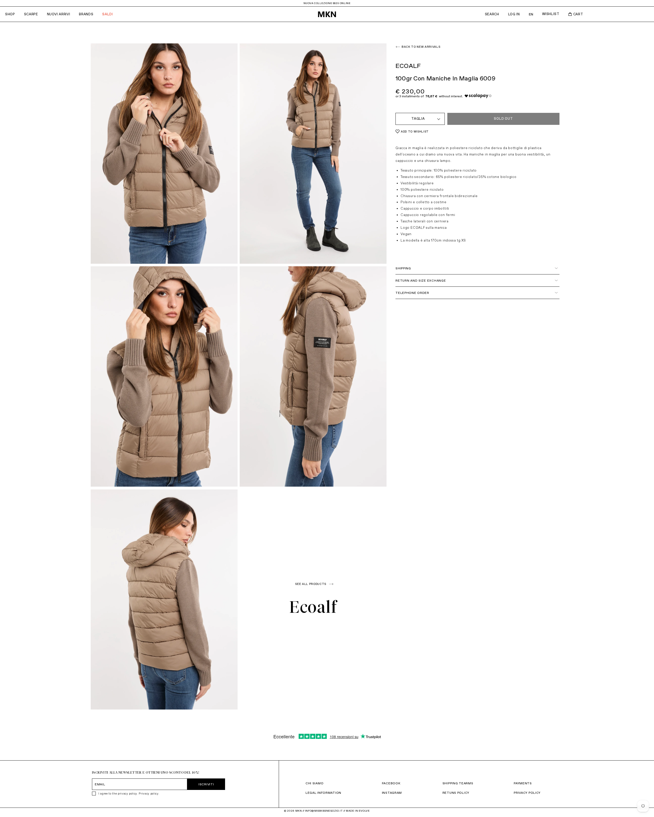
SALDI (107, 14)
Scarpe (31, 14)
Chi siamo (314, 783)
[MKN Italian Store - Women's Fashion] (327, 14)
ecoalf (313, 606)
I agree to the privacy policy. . (128, 793)
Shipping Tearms (457, 783)
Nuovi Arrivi (58, 14)
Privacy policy (148, 793)
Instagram (392, 793)
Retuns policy (455, 793)
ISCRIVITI (206, 784)
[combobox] (420, 119)
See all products (310, 584)
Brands (86, 14)
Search (492, 14)
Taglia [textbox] (418, 118)
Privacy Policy (527, 793)
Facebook (391, 783)
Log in (514, 14)
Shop (10, 14)
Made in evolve (358, 810)
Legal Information (323, 793)
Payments (523, 783)
